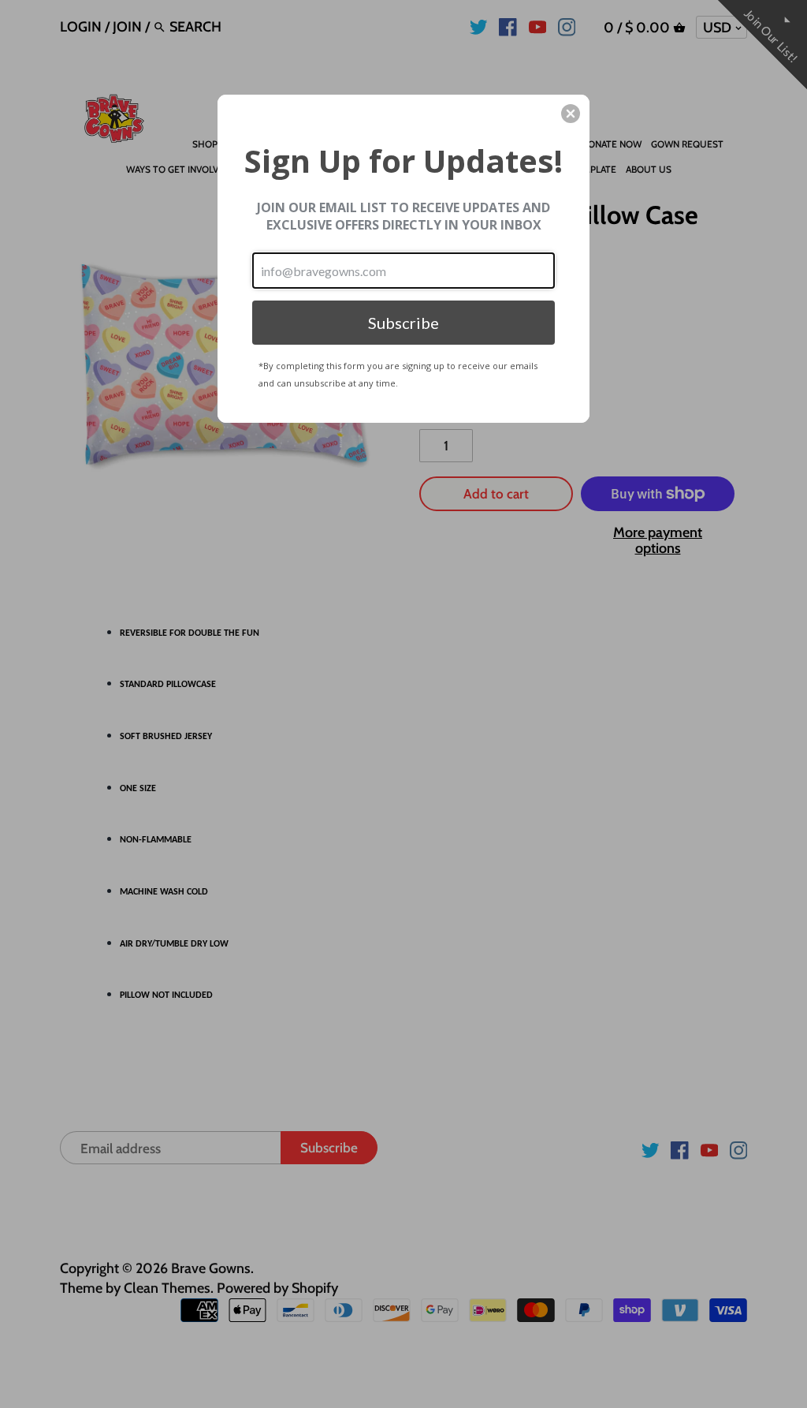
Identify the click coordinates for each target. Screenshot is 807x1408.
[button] (570, 113)
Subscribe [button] (403, 322)
